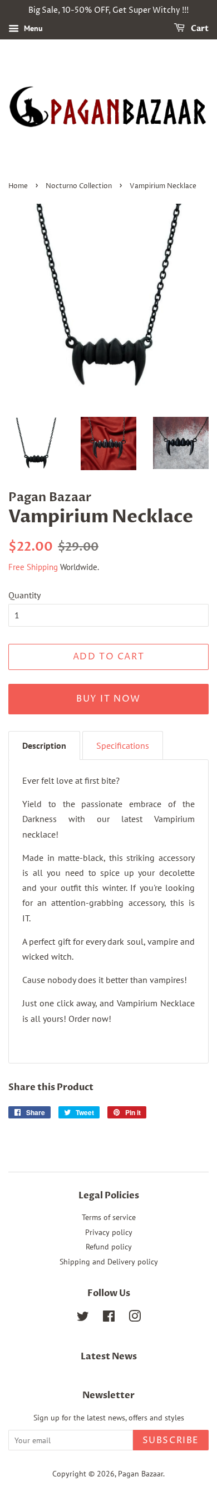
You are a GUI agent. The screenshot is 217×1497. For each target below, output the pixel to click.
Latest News (109, 1356)
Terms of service (109, 1217)
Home (18, 186)
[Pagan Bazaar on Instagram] (135, 1318)
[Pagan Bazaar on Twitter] (83, 1318)
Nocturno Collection (79, 186)
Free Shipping (33, 567)
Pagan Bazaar (140, 1474)
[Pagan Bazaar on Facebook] (108, 1318)
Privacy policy (108, 1232)
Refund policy (109, 1247)
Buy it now (108, 699)
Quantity (24, 595)
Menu (32, 28)
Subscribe (170, 1440)
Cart (199, 28)
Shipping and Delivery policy (109, 1262)
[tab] (44, 745)
